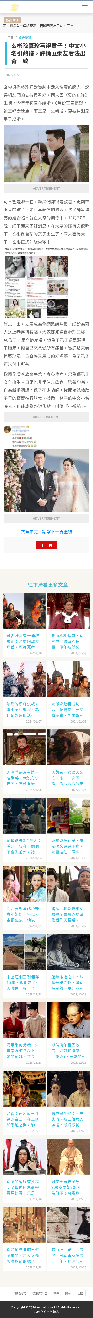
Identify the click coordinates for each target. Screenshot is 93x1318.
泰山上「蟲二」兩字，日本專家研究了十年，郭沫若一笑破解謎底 (67, 1255)
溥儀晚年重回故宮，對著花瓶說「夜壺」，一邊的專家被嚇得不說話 (68, 1050)
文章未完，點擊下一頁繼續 (46, 531)
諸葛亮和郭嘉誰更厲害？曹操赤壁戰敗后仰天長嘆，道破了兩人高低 (67, 914)
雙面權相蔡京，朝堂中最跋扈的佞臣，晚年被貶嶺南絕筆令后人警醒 (67, 641)
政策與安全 (39, 1293)
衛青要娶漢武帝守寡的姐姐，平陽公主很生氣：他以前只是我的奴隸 (23, 914)
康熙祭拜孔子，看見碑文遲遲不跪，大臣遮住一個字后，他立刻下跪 (67, 846)
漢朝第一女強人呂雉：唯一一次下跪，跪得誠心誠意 (67, 777)
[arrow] (28, 8)
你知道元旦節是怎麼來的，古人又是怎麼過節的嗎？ (23, 1255)
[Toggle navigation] (84, 7)
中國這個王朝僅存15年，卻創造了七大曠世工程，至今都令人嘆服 (23, 982)
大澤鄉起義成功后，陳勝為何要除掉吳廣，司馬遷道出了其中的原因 (67, 709)
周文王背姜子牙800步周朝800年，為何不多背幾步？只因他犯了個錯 (68, 1187)
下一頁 (46, 545)
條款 (56, 1293)
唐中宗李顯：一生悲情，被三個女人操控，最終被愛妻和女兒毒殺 (67, 1119)
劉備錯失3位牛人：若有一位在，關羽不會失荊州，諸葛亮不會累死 (24, 846)
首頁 (10, 37)
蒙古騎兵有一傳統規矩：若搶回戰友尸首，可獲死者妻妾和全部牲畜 (39, 25)
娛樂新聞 (25, 37)
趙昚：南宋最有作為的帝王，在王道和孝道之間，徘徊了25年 (23, 1119)
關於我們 (20, 1293)
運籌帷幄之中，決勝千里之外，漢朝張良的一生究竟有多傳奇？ (67, 982)
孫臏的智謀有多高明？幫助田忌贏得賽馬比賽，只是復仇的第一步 (23, 1187)
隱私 (68, 1293)
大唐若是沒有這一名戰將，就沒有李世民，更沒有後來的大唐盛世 (23, 777)
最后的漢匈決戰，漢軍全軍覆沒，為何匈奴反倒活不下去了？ (23, 709)
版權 (80, 1293)
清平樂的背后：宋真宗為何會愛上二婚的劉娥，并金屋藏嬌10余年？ (23, 1050)
